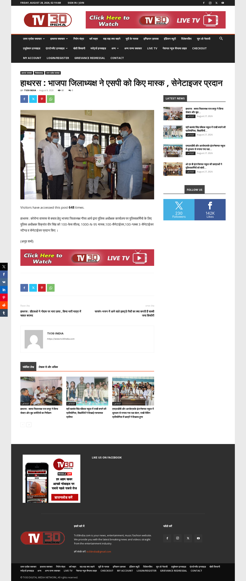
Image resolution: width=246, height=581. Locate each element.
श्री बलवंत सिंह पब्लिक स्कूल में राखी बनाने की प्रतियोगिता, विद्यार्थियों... (206, 128)
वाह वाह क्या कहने (111, 38)
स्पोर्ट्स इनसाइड (98, 48)
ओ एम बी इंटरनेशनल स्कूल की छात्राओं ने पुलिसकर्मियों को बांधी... (204, 165)
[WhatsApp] (51, 99)
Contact (117, 58)
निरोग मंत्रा (78, 38)
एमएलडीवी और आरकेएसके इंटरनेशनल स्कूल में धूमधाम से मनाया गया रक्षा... (205, 147)
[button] (221, 39)
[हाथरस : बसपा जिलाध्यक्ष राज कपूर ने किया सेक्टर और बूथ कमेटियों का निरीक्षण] (41, 391)
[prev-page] (22, 424)
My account (32, 58)
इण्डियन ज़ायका (151, 38)
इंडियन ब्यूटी (170, 38)
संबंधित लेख (28, 367)
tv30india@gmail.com (99, 551)
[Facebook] (204, 3)
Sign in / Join (76, 2)
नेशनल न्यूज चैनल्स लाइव (175, 48)
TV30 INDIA (30, 90)
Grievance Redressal (89, 58)
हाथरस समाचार (57, 38)
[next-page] (29, 424)
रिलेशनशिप (186, 38)
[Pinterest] (42, 99)
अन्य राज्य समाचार (133, 48)
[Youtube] (223, 3)
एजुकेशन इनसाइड (31, 48)
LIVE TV (152, 48)
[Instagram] (210, 3)
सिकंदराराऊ (39, 72)
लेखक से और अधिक (48, 367)
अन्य (113, 48)
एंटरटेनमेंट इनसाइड (55, 48)
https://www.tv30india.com (61, 339)
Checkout (199, 48)
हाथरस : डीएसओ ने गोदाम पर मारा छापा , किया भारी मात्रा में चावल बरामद (50, 313)
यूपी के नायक (132, 38)
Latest (25, 403)
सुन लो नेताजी (203, 38)
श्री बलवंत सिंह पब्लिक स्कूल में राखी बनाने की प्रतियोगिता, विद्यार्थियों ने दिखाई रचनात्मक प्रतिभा (86, 413)
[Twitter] (216, 3)
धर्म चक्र (93, 38)
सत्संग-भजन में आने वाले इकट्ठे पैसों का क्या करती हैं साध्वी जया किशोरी (124, 313)
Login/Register (58, 58)
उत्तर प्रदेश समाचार (32, 38)
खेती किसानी (79, 48)
